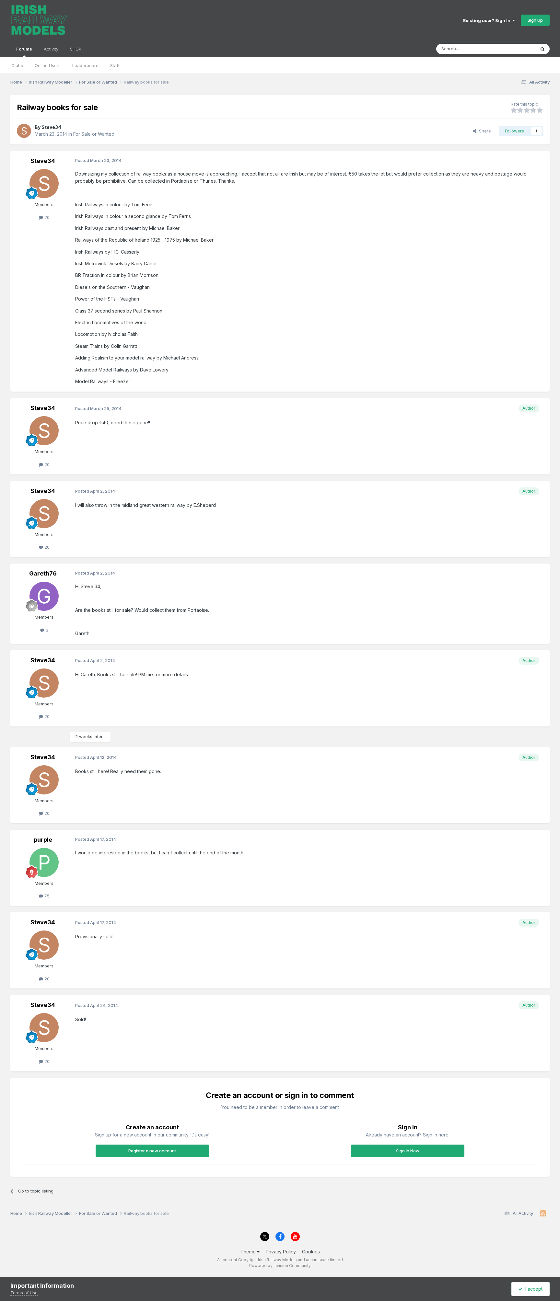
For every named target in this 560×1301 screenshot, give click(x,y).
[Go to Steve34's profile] (24, 131)
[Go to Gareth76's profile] (44, 596)
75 (46, 895)
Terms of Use (24, 1292)
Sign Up (535, 20)
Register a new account (152, 1150)
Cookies (311, 1251)
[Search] (542, 49)
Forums (24, 48)
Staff (115, 65)
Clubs (17, 65)
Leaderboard (85, 65)
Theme (248, 1251)
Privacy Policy (281, 1251)
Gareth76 (43, 573)
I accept (532, 1289)
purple (43, 839)
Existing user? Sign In (487, 20)
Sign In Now (407, 1150)
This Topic (516, 48)
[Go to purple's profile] (44, 862)
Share (483, 130)
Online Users (48, 65)
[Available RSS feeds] (543, 1213)
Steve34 (51, 127)
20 (46, 217)
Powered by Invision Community (280, 1265)
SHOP (75, 48)
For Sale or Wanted (93, 134)
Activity (51, 48)
